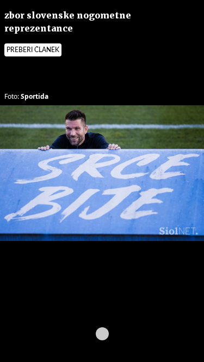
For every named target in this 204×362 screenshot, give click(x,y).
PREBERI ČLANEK (33, 50)
